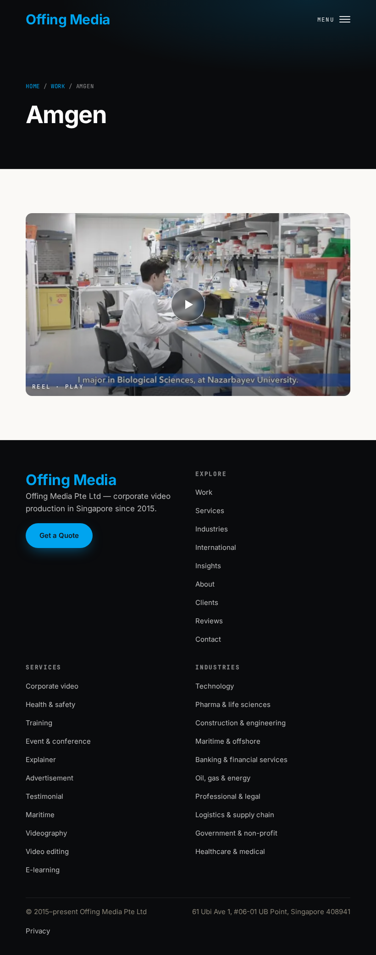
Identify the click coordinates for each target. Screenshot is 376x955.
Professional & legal (227, 796)
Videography (46, 833)
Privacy (38, 931)
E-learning (43, 869)
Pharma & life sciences (233, 704)
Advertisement (49, 778)
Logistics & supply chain (234, 814)
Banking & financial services (241, 759)
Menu (326, 19)
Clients (206, 602)
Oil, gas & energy (222, 778)
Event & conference (58, 741)
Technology (214, 686)
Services (209, 510)
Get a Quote (59, 535)
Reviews (209, 620)
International (215, 547)
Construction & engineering (240, 722)
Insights (208, 565)
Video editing (47, 851)
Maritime (40, 814)
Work (58, 86)
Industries (211, 529)
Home (33, 86)
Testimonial (44, 796)
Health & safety (50, 704)
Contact (208, 639)
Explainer (41, 759)
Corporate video (52, 686)
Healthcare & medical (230, 851)
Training (39, 722)
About (205, 584)
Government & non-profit (236, 833)
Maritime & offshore (227, 741)
